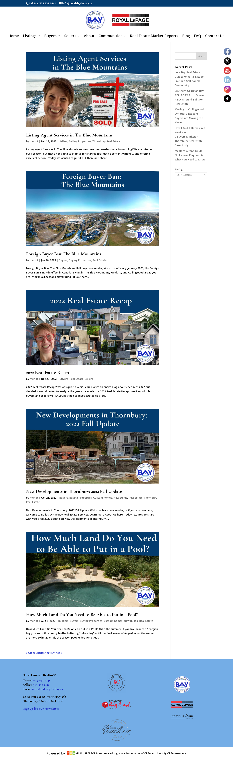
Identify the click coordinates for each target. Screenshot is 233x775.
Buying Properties (80, 260)
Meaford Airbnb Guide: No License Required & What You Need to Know (190, 155)
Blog (186, 36)
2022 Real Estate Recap (47, 372)
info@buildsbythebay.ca (47, 689)
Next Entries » (53, 653)
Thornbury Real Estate (106, 141)
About (89, 36)
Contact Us (214, 36)
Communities (110, 36)
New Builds (120, 497)
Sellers (70, 36)
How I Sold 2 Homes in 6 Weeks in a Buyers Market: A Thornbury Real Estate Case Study (190, 136)
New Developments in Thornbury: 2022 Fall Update (74, 491)
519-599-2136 (41, 685)
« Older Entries (35, 653)
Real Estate (99, 260)
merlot (34, 141)
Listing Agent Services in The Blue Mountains (69, 135)
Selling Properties (80, 141)
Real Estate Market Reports (154, 36)
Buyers (50, 36)
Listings (30, 36)
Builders (63, 621)
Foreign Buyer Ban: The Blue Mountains (63, 254)
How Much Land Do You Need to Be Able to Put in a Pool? (82, 614)
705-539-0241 (41, 680)
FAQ (197, 36)
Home (13, 36)
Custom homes (102, 497)
